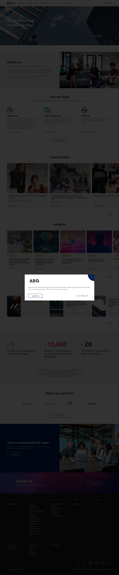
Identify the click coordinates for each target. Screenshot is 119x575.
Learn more (35, 296)
